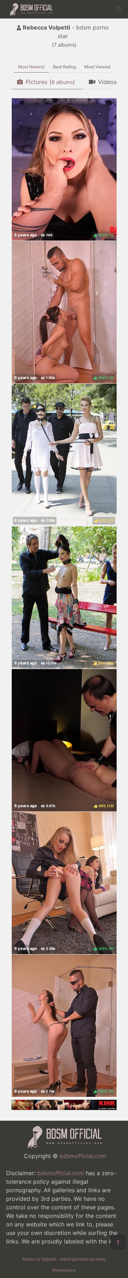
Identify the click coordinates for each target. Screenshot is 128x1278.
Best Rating (64, 66)
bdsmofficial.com (83, 1155)
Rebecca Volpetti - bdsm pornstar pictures (64, 1259)
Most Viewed (97, 66)
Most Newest (31, 66)
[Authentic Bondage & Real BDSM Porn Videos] (64, 1107)
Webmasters (64, 1270)
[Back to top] (118, 1242)
